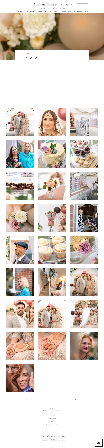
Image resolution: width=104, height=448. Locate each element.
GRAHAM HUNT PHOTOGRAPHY (54, 440)
